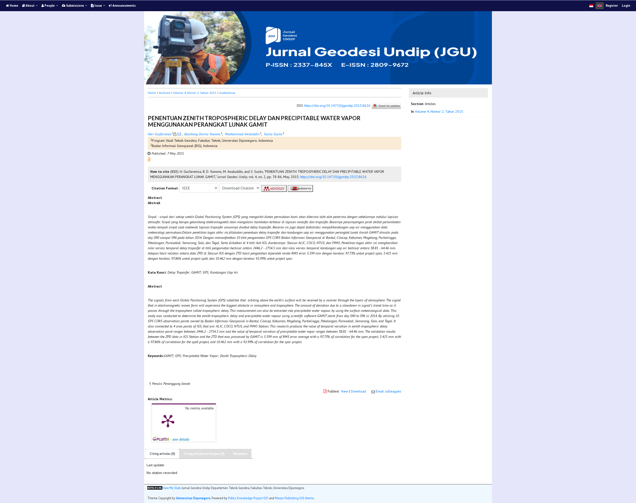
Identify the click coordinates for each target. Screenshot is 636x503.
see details (180, 439)
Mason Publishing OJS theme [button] (294, 498)
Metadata (240, 454)
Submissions (75, 5)
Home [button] (152, 93)
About (30, 5)
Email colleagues (388, 391)
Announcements (124, 5)
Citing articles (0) (162, 454)
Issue (98, 5)
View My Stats (171, 488)
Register (612, 5)
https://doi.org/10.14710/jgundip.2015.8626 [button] (333, 177)
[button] (149, 159)
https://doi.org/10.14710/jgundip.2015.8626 (337, 106)
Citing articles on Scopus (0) (204, 454)
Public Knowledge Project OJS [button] (248, 498)
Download (358, 391)
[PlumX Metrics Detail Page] (168, 420)
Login (626, 5)
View (344, 391)
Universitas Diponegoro (193, 498)
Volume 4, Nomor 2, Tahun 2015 (194, 93)
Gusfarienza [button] (227, 93)
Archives (164, 93)
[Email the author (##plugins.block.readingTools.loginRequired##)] (179, 134)
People (49, 5)
